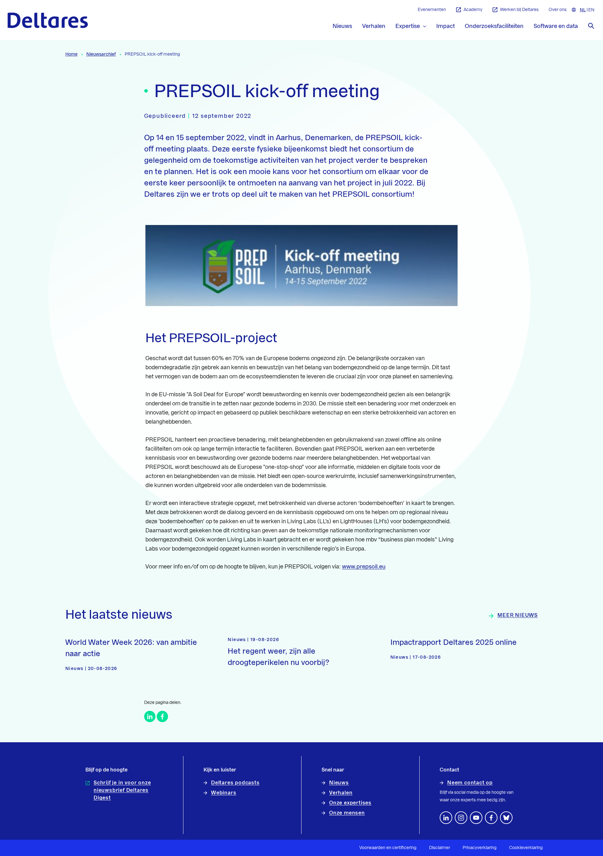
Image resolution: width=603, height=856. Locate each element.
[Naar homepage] (48, 20)
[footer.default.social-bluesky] (506, 817)
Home (71, 54)
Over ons (558, 10)
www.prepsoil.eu (364, 566)
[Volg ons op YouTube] (476, 817)
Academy (473, 10)
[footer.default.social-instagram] (461, 817)
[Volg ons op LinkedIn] (446, 817)
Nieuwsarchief (101, 54)
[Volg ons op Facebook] (491, 817)
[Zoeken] (591, 26)
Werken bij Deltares (519, 10)
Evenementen (432, 10)
